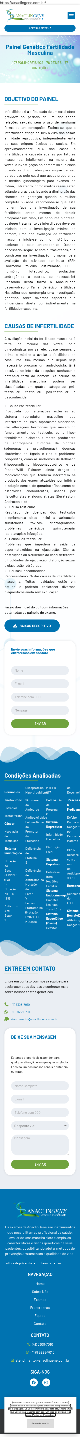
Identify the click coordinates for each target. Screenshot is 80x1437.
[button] (71, 15)
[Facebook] (34, 1382)
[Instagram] (46, 1382)
